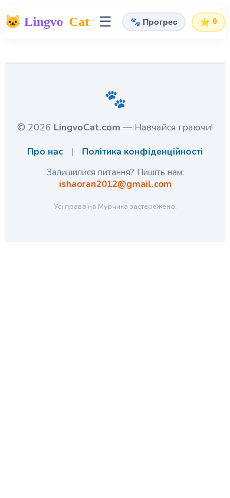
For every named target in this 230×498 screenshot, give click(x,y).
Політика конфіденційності (142, 152)
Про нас (45, 152)
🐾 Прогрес (154, 22)
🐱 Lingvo (47, 21)
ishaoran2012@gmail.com (115, 184)
